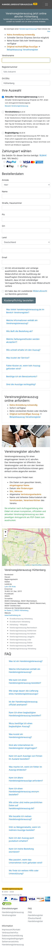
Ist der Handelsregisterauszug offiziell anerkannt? (23, 703)
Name (4, 191)
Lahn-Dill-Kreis (10, 587)
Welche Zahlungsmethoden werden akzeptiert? (23, 340)
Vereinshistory (15, 111)
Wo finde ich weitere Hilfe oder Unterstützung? (23, 872)
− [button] (5, 535)
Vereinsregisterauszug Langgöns (22, 637)
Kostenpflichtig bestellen (19, 300)
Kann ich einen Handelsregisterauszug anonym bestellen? (24, 791)
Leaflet (27, 565)
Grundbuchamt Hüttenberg (20, 622)
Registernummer (9, 67)
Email (4, 257)
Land (4, 237)
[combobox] (26, 60)
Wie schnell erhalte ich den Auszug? (23, 350)
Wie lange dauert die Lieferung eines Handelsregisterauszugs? (23, 692)
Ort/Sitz (5, 78)
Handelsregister (35, 921)
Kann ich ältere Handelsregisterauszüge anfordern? (26, 779)
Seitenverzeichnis (10, 941)
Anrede (5, 180)
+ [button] (5, 531)
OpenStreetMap (37, 565)
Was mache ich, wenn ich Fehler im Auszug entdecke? (25, 768)
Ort (3, 226)
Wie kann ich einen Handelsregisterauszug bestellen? (25, 681)
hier (48, 31)
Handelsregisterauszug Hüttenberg (23, 649)
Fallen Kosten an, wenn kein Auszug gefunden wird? (23, 367)
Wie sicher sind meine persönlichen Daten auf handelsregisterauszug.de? (25, 805)
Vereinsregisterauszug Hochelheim (23, 634)
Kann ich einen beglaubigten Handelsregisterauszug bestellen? (25, 714)
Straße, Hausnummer (12, 203)
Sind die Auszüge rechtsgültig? (21, 384)
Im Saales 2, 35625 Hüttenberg (16, 610)
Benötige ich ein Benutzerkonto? (21, 376)
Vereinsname (8, 55)
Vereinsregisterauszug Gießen (21, 643)
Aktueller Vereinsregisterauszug (24, 96)
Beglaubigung (15, 132)
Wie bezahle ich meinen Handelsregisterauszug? (20, 817)
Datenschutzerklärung (12, 935)
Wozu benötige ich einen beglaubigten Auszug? (20, 725)
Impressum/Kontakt (11, 929)
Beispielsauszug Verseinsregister (22, 49)
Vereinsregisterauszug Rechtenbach (23, 628)
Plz (3, 214)
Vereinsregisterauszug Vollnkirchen (23, 631)
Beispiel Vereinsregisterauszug (16, 106)
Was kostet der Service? (17, 357)
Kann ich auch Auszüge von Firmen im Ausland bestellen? (25, 757)
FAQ (30, 912)
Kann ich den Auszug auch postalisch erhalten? (21, 839)
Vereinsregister (14, 477)
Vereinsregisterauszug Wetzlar (21, 646)
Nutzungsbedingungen (12, 938)
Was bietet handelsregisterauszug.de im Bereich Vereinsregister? (25, 311)
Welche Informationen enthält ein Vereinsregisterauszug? (21, 322)
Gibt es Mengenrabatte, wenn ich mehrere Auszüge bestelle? (25, 828)
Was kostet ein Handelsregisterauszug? (20, 735)
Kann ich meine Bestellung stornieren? (21, 850)
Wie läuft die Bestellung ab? (19, 331)
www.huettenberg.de (12, 615)
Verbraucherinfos (10, 932)
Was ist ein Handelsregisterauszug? (26, 661)
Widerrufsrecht (40, 291)
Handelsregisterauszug (19, 4)
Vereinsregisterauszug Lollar (20, 640)
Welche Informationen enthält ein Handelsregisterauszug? (24, 670)
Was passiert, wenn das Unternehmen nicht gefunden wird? (25, 861)
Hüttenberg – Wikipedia (18, 625)
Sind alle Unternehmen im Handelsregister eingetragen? (23, 746)
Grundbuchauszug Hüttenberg (21, 619)
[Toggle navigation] (46, 4)
